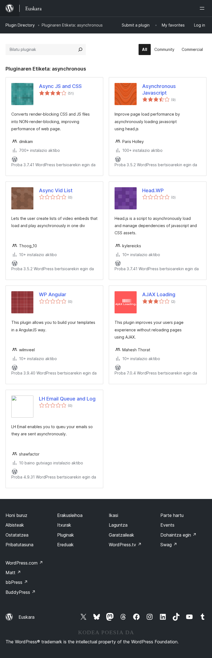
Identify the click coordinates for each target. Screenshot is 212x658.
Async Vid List (56, 190)
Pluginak (65, 535)
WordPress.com (24, 563)
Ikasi (113, 515)
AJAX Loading (158, 294)
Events (167, 525)
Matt (13, 572)
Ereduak (65, 544)
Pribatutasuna (19, 544)
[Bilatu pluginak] (80, 49)
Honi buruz (16, 515)
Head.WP (153, 190)
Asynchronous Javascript (159, 89)
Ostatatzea (17, 535)
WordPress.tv (125, 544)
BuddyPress (21, 592)
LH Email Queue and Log (67, 399)
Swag (168, 544)
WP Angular (52, 294)
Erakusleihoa (70, 515)
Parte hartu (172, 515)
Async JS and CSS (60, 86)
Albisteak (15, 525)
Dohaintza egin (178, 535)
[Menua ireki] (203, 8)
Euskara (26, 617)
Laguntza (118, 525)
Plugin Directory (20, 25)
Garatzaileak (121, 535)
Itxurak (64, 525)
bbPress (17, 582)
